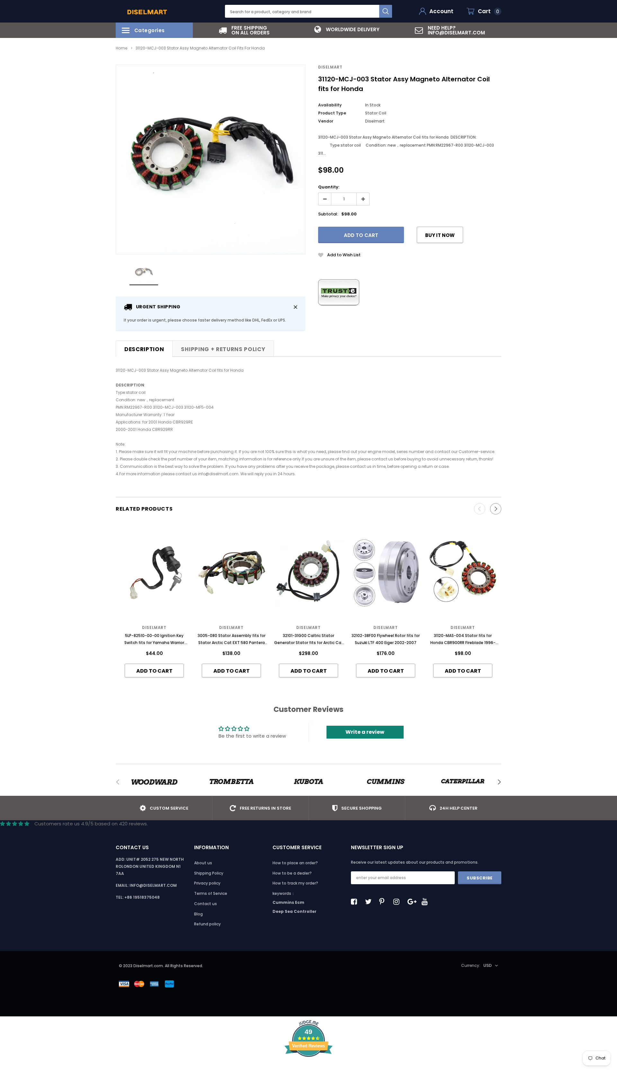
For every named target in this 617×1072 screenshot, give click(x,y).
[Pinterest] (384, 901)
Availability (330, 105)
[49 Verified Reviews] (308, 1068)
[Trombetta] (231, 782)
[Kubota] (308, 782)
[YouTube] (426, 901)
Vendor (325, 121)
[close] (295, 307)
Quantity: (328, 187)
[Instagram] (398, 901)
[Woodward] (154, 782)
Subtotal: (328, 214)
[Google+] (412, 901)
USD (487, 965)
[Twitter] (370, 901)
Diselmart (330, 67)
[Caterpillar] (462, 782)
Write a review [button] (364, 732)
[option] (244, 30)
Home (121, 48)
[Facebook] (356, 901)
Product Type (332, 113)
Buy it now (440, 235)
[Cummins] (385, 782)
